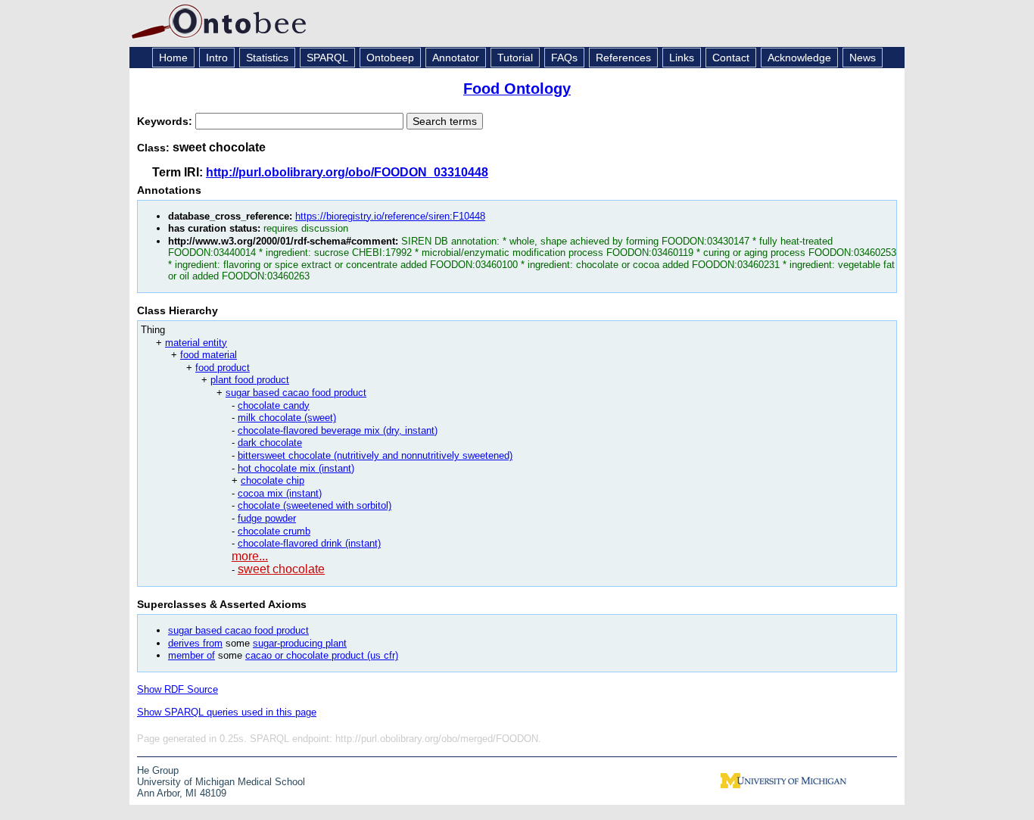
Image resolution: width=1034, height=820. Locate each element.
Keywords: (166, 121)
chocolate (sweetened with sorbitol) (314, 505)
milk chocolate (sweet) (287, 417)
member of (191, 655)
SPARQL (327, 57)
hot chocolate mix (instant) (296, 468)
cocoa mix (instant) (280, 493)
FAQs (564, 57)
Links (681, 57)
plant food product (249, 379)
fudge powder (267, 518)
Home (173, 57)
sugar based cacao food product (296, 392)
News (862, 57)
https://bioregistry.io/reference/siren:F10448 (390, 216)
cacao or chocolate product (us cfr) (321, 655)
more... (250, 556)
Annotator (455, 57)
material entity (196, 342)
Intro (217, 57)
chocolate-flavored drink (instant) (309, 543)
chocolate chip (272, 480)
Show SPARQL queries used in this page (226, 712)
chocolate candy (274, 405)
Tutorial (515, 57)
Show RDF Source (177, 689)
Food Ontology (517, 88)
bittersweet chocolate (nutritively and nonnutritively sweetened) (375, 455)
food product (222, 367)
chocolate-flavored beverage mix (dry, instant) (338, 430)
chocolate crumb (274, 531)
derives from (195, 643)
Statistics (267, 57)
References (623, 57)
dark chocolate (270, 442)
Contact (730, 57)
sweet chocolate (281, 569)
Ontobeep (390, 57)
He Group (158, 770)
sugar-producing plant (300, 643)
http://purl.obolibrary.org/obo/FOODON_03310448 (347, 172)
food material (208, 354)
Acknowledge (799, 57)
